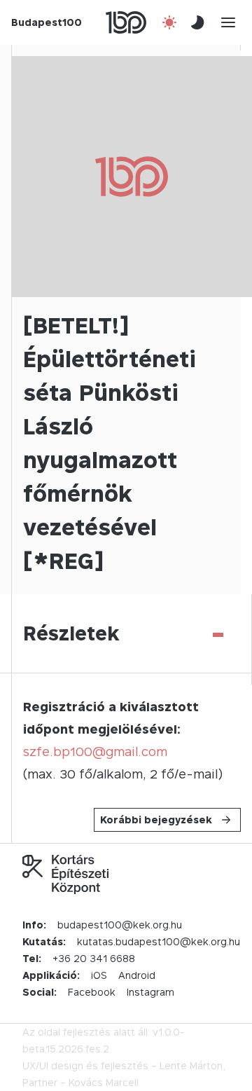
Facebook (91, 992)
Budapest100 (46, 22)
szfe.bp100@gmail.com (95, 751)
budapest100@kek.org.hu (119, 925)
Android (136, 975)
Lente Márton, (192, 1065)
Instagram (150, 992)
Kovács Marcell (104, 1082)
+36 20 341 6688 (93, 958)
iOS (99, 975)
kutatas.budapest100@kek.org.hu (158, 941)
